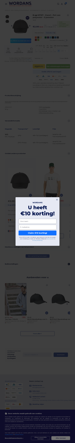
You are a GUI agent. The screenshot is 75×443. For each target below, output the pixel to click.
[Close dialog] (57, 199)
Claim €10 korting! (37, 233)
